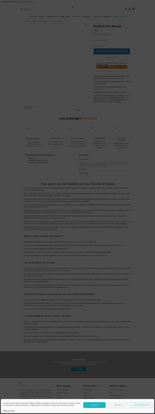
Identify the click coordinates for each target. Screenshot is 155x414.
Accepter (94, 405)
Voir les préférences (141, 405)
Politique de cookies (9, 411)
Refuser (118, 405)
